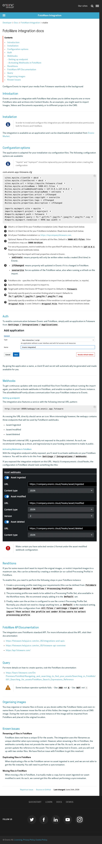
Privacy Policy (29, 840)
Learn (48, 802)
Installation (12, 46)
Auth (9, 52)
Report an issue (26, 790)
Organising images (16, 76)
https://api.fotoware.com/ (18, 650)
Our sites (83, 6)
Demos (69, 802)
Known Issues (14, 80)
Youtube (67, 819)
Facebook (43, 819)
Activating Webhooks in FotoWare (24, 63)
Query (10, 73)
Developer (7, 23)
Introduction (13, 42)
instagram (79, 819)
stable (45, 23)
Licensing (18, 840)
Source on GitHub (43, 790)
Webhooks (12, 56)
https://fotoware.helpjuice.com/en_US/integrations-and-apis (35, 641)
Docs (16, 23)
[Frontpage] (9, 6)
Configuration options (17, 49)
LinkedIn (55, 819)
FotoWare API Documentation (21, 69)
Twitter (31, 819)
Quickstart (35, 802)
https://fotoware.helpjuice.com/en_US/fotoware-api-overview (35, 646)
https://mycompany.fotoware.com (56, 235)
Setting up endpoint (18, 59)
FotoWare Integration (49, 15)
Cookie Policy (41, 840)
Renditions (12, 66)
